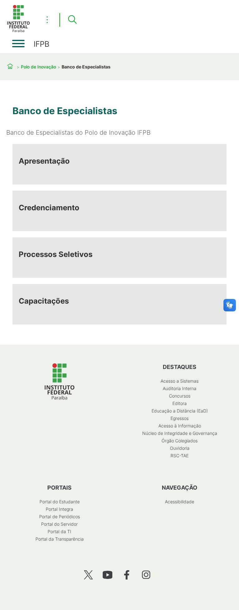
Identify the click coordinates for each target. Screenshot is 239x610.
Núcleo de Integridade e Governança (179, 433)
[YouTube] (107, 574)
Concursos (179, 395)
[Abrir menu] (18, 44)
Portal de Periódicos (59, 516)
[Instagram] (146, 574)
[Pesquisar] (72, 20)
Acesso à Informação (179, 425)
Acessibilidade (179, 501)
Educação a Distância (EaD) (180, 410)
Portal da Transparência (59, 539)
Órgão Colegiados (180, 440)
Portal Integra (59, 509)
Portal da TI (59, 531)
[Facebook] (127, 574)
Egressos (180, 418)
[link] (119, 164)
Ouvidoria (180, 448)
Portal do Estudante (60, 501)
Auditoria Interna (179, 388)
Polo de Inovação (38, 66)
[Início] (18, 31)
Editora (179, 403)
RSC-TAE (180, 455)
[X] (88, 574)
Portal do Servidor (59, 524)
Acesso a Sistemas (180, 381)
